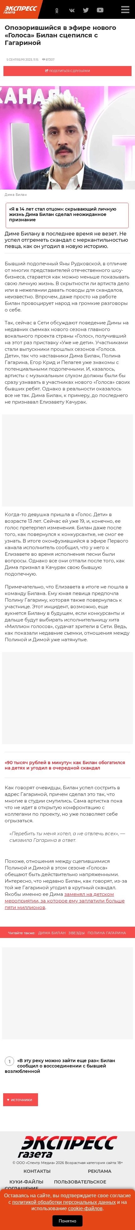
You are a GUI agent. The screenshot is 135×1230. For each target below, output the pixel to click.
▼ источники (19, 1099)
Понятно (67, 1220)
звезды (76, 933)
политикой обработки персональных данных (64, 1202)
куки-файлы (26, 1182)
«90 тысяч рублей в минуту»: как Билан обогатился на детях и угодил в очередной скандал (65, 765)
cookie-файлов (85, 1208)
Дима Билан (52, 933)
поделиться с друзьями (69, 71)
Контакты (37, 1171)
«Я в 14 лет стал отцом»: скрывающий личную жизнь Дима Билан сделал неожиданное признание (62, 215)
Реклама (99, 1171)
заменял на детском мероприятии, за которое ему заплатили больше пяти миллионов (65, 900)
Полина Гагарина (107, 933)
